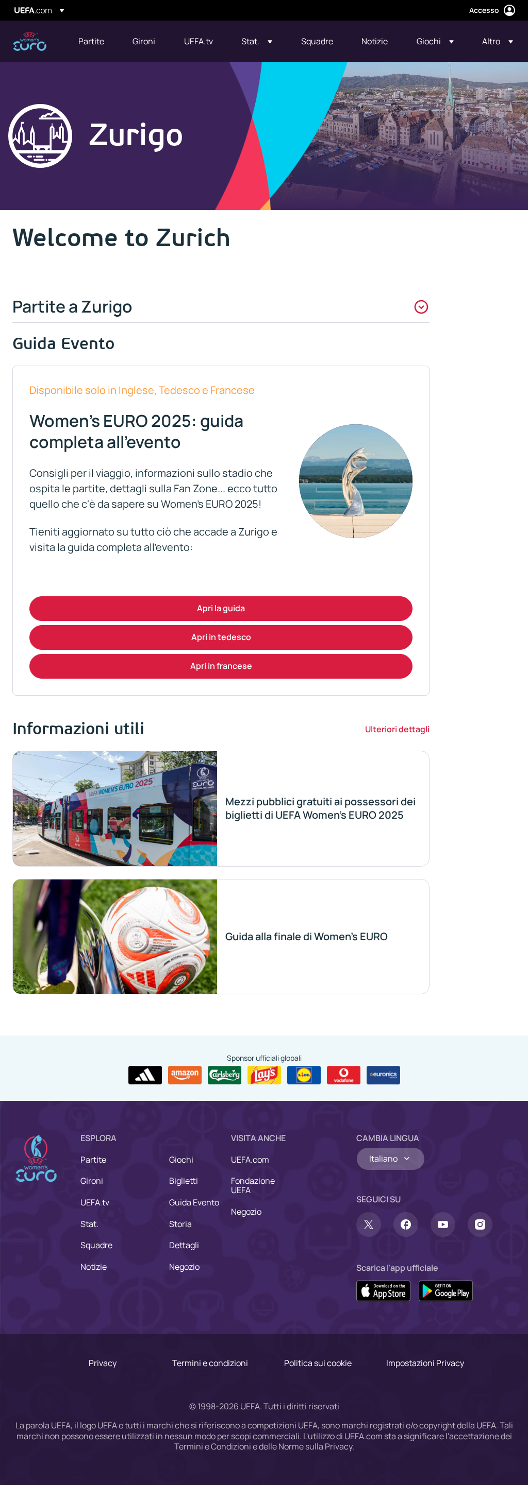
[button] (257, 41)
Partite (93, 1159)
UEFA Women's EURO (29, 41)
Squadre (96, 1245)
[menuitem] (92, 41)
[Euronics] (383, 1075)
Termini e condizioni (210, 1363)
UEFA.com (250, 1159)
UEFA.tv (94, 1202)
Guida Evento (194, 1202)
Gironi (91, 1180)
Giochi (181, 1159)
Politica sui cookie (318, 1363)
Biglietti (183, 1180)
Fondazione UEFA (253, 1185)
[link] (91, 41)
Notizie (93, 1266)
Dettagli (184, 1245)
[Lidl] (304, 1075)
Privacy (103, 1363)
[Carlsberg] (224, 1075)
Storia (180, 1224)
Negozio (184, 1266)
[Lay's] (264, 1075)
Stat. (89, 1224)
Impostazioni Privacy (425, 1363)
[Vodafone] (343, 1075)
